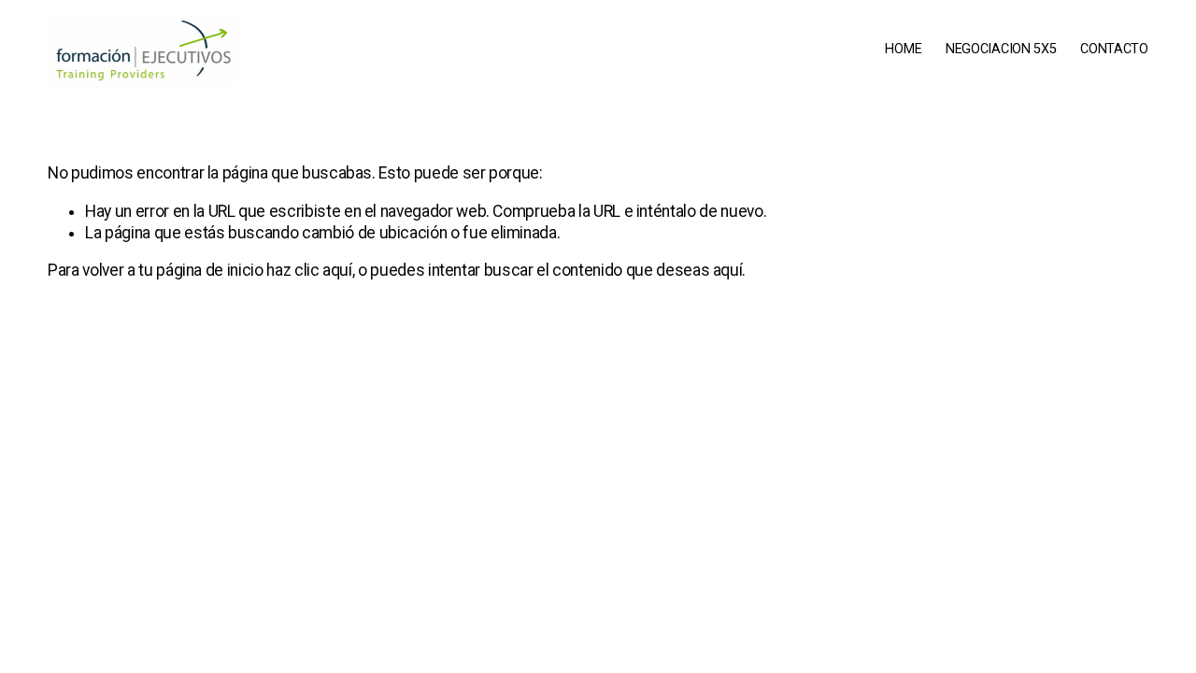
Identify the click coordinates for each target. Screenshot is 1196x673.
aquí (728, 270)
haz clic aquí (308, 270)
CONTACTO (1114, 49)
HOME (903, 49)
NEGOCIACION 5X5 (1001, 49)
